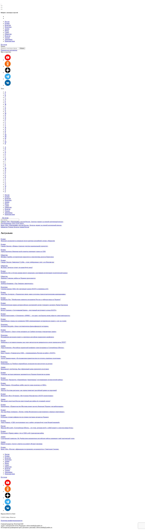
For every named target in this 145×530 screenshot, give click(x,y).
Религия (7, 36)
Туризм (7, 37)
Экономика (8, 39)
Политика (8, 27)
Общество (8, 34)
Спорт (7, 32)
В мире (7, 23)
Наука (7, 30)
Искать (22, 48)
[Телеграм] (8, 79)
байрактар (4, 227)
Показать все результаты (9, 50)
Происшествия (10, 41)
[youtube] (8, 60)
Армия (7, 29)
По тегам (4, 44)
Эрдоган (16, 227)
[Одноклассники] (8, 66)
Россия (7, 21)
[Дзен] (8, 72)
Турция (10, 227)
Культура (8, 25)
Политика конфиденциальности (11, 520)
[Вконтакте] (8, 85)
